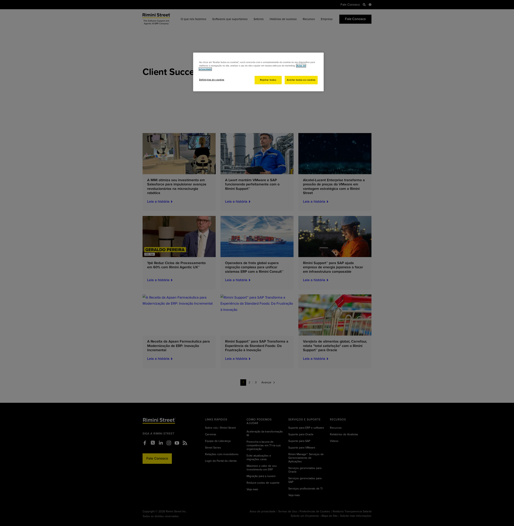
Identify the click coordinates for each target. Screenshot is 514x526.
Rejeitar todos (268, 80)
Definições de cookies (211, 79)
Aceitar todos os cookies (301, 80)
